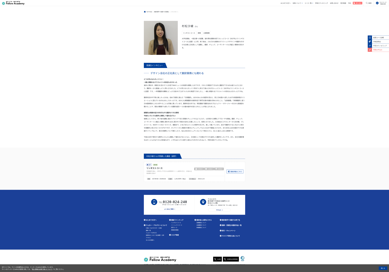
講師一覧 (148, 230)
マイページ (382, 3)
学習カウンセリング (321, 3)
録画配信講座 (174, 230)
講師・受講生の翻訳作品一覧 (232, 225)
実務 (199, 33)
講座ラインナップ (177, 220)
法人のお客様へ (150, 240)
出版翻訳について (201, 225)
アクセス (148, 238)
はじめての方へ (286, 3)
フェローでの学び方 (151, 233)
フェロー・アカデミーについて (156, 225)
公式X (219, 259)
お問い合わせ (334, 3)
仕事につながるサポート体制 (154, 228)
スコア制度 (175, 235)
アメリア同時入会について (231, 236)
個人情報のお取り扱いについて (42, 269)
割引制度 (343, 3)
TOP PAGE (149, 12)
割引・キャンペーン (228, 230)
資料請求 (359, 3)
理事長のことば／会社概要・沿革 (155, 235)
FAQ (349, 3)
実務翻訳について (201, 223)
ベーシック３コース (176, 225)
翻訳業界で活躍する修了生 (231, 220)
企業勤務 (207, 33)
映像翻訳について (201, 227)
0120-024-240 (175, 202)
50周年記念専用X (232, 259)
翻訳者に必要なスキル (204, 220)
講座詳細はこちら (236, 171)
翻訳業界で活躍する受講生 (161, 12)
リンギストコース (189, 33)
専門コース (174, 227)
